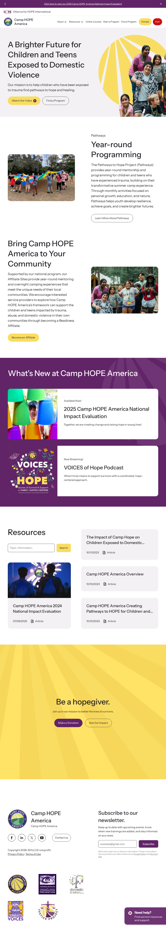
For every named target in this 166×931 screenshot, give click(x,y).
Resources (74, 21)
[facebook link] (12, 838)
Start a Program (111, 21)
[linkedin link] (22, 838)
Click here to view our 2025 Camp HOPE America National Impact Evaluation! (83, 3)
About (60, 21)
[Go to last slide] (5, 4)
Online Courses (93, 21)
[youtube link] (42, 838)
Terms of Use (33, 854)
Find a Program (128, 21)
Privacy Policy (16, 854)
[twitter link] (32, 838)
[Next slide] (161, 4)
